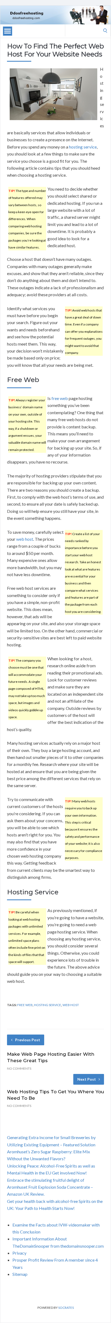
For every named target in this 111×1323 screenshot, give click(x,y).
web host (24, 539)
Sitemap (19, 1274)
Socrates (66, 1308)
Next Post (86, 1079)
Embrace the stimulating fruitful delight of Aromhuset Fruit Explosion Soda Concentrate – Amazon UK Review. (50, 1187)
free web (59, 398)
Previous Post (27, 1039)
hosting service (83, 146)
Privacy (19, 1252)
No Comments (19, 1068)
